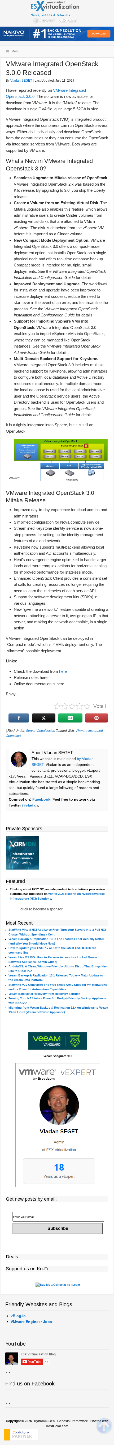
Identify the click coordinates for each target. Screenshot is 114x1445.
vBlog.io (18, 1316)
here (63, 671)
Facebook (41, 799)
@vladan (30, 805)
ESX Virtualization (57, 13)
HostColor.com (57, 1426)
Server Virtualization (40, 731)
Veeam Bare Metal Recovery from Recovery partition (44, 993)
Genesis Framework (72, 1421)
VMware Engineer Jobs (31, 1321)
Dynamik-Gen (44, 1421)
